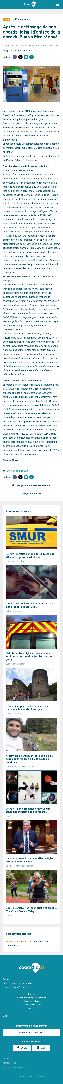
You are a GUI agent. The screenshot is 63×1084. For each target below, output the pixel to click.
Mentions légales (11, 1063)
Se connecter (12, 941)
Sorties (6, 1016)
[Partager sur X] (20, 57)
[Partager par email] (26, 57)
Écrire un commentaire (17, 471)
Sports (31, 1008)
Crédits (6, 1058)
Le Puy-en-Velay (21, 19)
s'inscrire (27, 941)
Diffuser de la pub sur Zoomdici (17, 983)
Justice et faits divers (31, 1005)
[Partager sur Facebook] (15, 57)
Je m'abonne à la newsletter (31, 1032)
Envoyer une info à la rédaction (17, 987)
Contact (6, 979)
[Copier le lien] (31, 57)
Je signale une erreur (31, 493)
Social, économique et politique (31, 998)
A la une (31, 994)
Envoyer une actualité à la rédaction (34, 485)
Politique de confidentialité (15, 1068)
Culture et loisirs (31, 1001)
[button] (58, 4)
